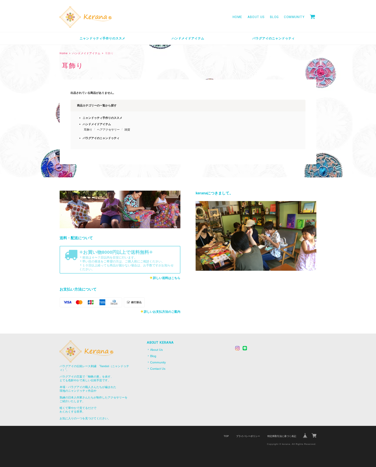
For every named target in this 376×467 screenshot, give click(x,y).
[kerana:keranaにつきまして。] (256, 236)
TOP (226, 436)
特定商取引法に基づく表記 (281, 436)
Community (294, 17)
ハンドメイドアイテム (188, 38)
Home (237, 17)
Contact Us (157, 368)
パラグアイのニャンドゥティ (273, 38)
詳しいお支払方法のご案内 (162, 311)
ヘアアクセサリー (108, 129)
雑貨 (127, 129)
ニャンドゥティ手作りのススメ (102, 38)
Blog (274, 17)
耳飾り (88, 129)
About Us (256, 17)
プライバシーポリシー (248, 436)
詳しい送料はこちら (166, 278)
